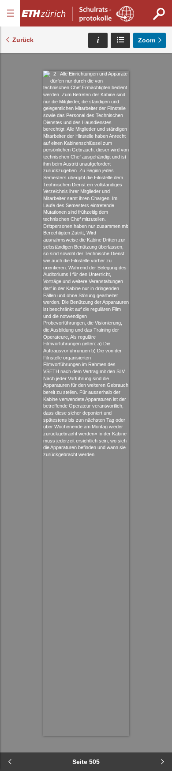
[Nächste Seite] (162, 761)
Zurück (23, 39)
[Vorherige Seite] (9, 761)
